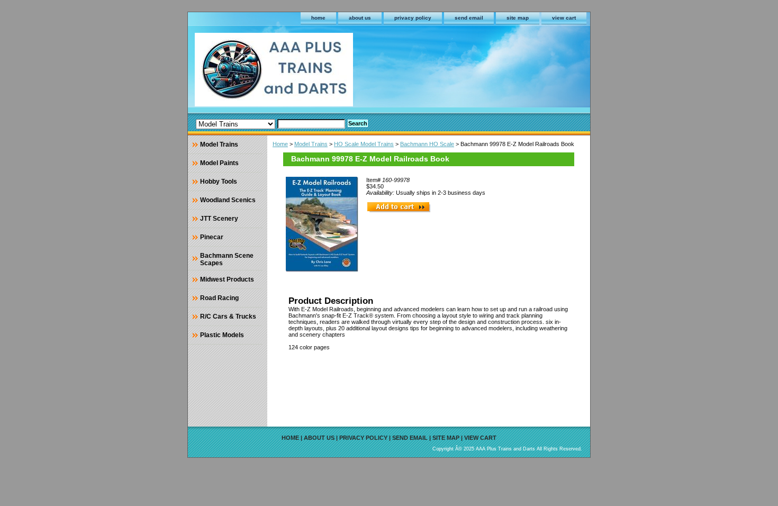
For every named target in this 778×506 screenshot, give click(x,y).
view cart (564, 18)
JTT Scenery (219, 218)
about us (360, 18)
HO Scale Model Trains (364, 144)
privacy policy (412, 18)
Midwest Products (227, 279)
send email (469, 18)
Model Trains (311, 144)
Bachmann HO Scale (427, 144)
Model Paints (219, 163)
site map (517, 18)
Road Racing (219, 298)
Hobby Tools (218, 181)
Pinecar (211, 237)
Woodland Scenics (228, 200)
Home (280, 144)
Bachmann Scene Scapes (227, 259)
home (318, 18)
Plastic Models (222, 335)
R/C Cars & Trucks (228, 316)
